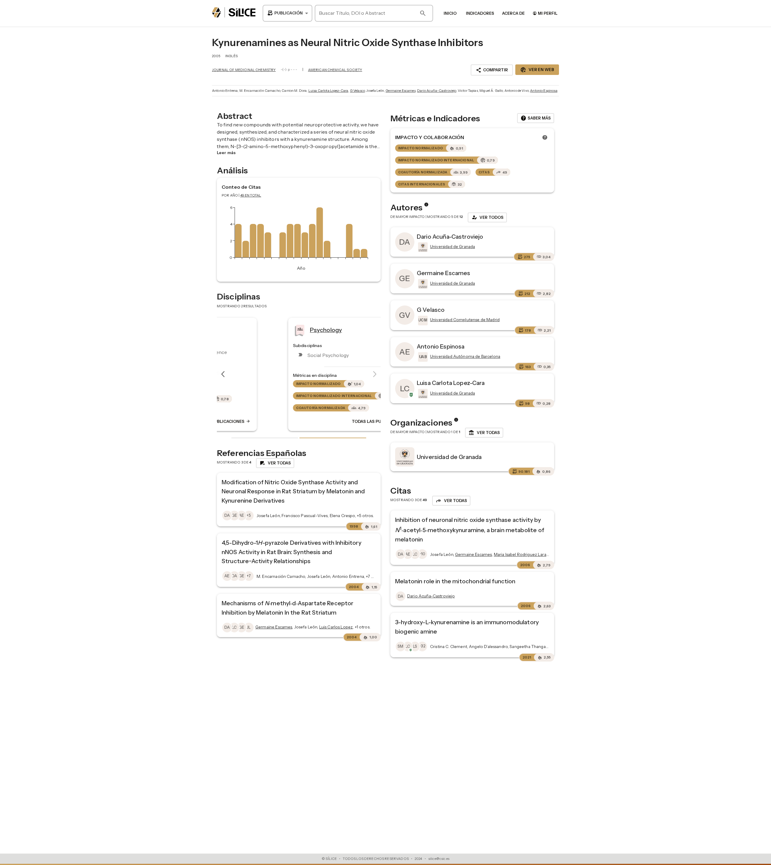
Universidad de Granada (449, 456)
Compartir (492, 70)
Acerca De (513, 13)
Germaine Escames (400, 90)
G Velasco (357, 90)
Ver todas (484, 432)
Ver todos (487, 217)
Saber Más (535, 118)
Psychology (270, 329)
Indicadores (480, 13)
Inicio (450, 13)
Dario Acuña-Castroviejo (436, 90)
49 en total (250, 195)
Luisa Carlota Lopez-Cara (328, 90)
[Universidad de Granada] (422, 247)
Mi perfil (544, 13)
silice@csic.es (438, 859)
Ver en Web (537, 69)
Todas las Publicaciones (327, 421)
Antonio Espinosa (543, 90)
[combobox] (287, 13)
